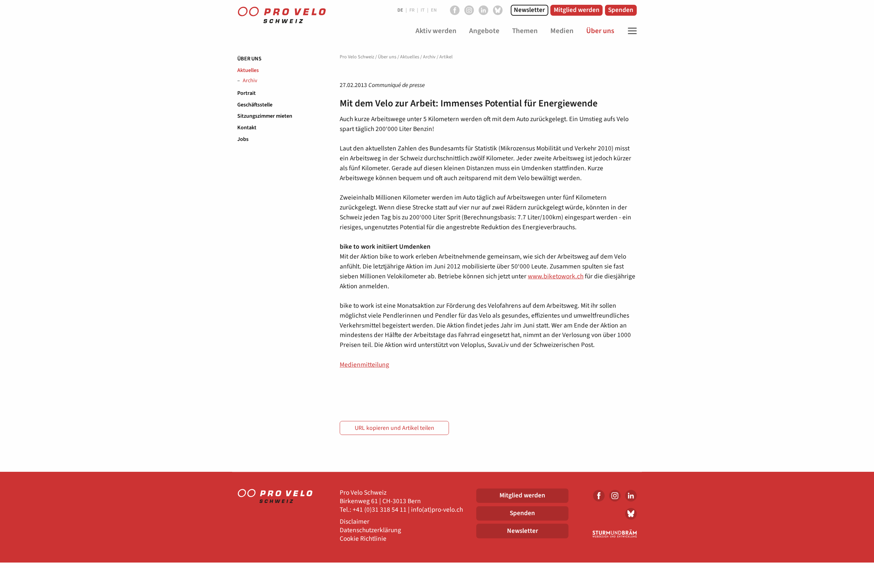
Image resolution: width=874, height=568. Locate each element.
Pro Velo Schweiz (357, 57)
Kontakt (246, 127)
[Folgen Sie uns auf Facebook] (455, 10)
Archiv (250, 81)
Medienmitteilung (364, 364)
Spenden (620, 10)
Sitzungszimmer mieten (264, 116)
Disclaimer (354, 522)
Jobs (243, 139)
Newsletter (529, 10)
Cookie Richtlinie (363, 539)
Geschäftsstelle (254, 104)
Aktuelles (248, 70)
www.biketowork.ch (555, 276)
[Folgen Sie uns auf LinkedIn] (483, 10)
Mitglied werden (577, 10)
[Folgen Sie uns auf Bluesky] (498, 10)
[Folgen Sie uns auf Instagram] (469, 10)
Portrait (246, 93)
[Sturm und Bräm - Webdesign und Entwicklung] (608, 533)
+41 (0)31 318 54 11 (380, 510)
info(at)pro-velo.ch (437, 510)
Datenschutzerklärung (370, 530)
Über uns (249, 58)
